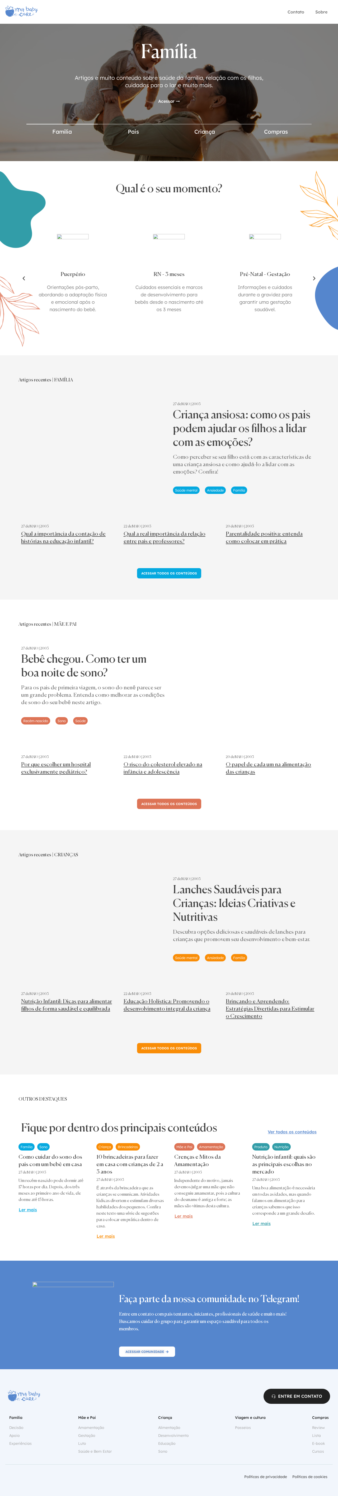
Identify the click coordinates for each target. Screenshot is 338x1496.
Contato (296, 12)
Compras (276, 131)
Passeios (243, 1427)
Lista (316, 1435)
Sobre (321, 12)
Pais (133, 131)
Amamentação (91, 1427)
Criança (204, 131)
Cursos (318, 1451)
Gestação (86, 1435)
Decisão (16, 1427)
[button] (23, 278)
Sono (162, 1451)
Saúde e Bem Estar (95, 1451)
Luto (82, 1443)
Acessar (166, 101)
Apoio (14, 1435)
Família (62, 131)
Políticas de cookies (309, 1476)
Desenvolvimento (173, 1435)
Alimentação (169, 1427)
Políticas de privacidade (265, 1476)
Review (318, 1427)
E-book (318, 1443)
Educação (167, 1443)
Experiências (20, 1443)
